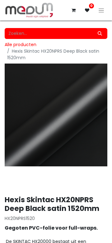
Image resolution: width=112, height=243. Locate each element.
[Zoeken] (99, 33)
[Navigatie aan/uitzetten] (101, 10)
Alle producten (20, 44)
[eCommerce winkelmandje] (73, 10)
